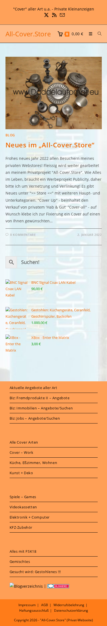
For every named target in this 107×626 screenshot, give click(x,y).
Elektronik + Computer (30, 517)
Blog (10, 135)
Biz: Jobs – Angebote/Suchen (35, 418)
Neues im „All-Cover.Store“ (50, 144)
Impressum (27, 605)
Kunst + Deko (21, 472)
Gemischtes (20, 561)
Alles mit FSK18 (23, 551)
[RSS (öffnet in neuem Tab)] (54, 15)
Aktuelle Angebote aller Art (33, 387)
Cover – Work (21, 452)
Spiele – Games (23, 496)
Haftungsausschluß (34, 610)
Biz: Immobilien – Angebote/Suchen (41, 408)
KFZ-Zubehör (21, 527)
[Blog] (26, 586)
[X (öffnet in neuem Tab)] (46, 15)
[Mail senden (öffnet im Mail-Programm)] (61, 15)
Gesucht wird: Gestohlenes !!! (35, 571)
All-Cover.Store (28, 33)
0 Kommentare (23, 235)
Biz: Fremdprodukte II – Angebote (40, 397)
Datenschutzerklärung (71, 610)
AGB (44, 605)
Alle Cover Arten (24, 442)
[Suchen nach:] (98, 33)
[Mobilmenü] (89, 33)
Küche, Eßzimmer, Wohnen (33, 462)
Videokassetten (23, 506)
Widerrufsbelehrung (69, 605)
